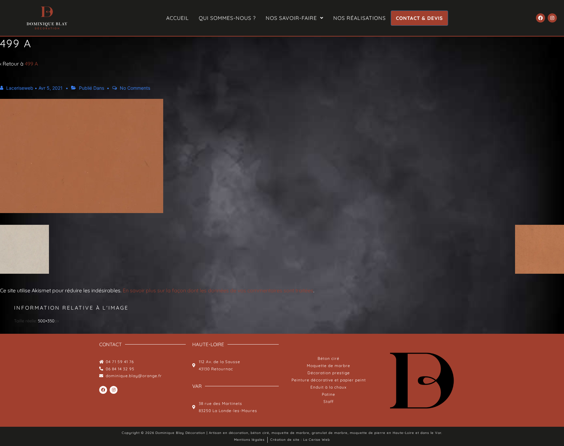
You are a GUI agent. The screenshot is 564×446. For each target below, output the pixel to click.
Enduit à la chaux (328, 387)
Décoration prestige (328, 372)
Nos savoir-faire (291, 18)
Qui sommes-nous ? (227, 18)
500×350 (46, 320)
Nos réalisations (359, 18)
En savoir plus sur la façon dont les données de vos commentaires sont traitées (218, 290)
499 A (31, 63)
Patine (328, 394)
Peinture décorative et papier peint (328, 379)
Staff (328, 401)
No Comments (135, 88)
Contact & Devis (419, 18)
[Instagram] (552, 18)
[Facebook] (540, 18)
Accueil (177, 18)
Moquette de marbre (328, 365)
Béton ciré (328, 358)
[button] (294, 17)
